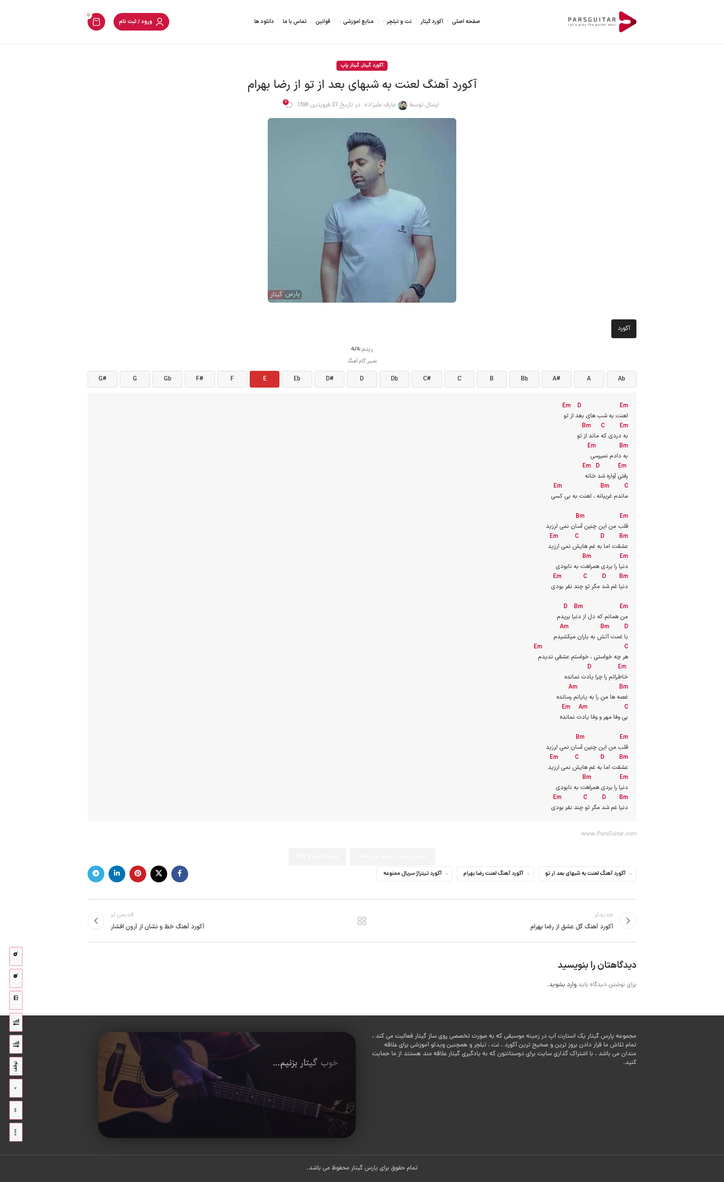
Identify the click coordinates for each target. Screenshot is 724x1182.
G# (102, 379)
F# (199, 379)
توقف (15, 1066)
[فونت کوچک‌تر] (16, 978)
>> (15, 1110)
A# (556, 379)
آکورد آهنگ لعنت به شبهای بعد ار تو (585, 873)
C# (427, 379)
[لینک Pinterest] (137, 874)
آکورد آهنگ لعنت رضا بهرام (493, 873)
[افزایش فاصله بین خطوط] (16, 1044)
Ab (621, 379)
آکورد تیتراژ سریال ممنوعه (412, 873)
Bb (524, 379)
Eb (297, 379)
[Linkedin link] (117, 874)
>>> (15, 1132)
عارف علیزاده (380, 105)
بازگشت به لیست (362, 920)
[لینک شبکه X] (158, 874)
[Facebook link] (179, 874)
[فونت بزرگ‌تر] (16, 956)
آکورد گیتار (372, 65)
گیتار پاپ (350, 65)
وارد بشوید (563, 985)
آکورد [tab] (624, 329)
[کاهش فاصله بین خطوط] (16, 1022)
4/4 (355, 350)
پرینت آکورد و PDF (317, 856)
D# (330, 379)
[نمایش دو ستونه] (16, 1000)
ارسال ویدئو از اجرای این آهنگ (392, 856)
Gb (167, 379)
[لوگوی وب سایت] (600, 22)
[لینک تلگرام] (96, 874)
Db (394, 379)
